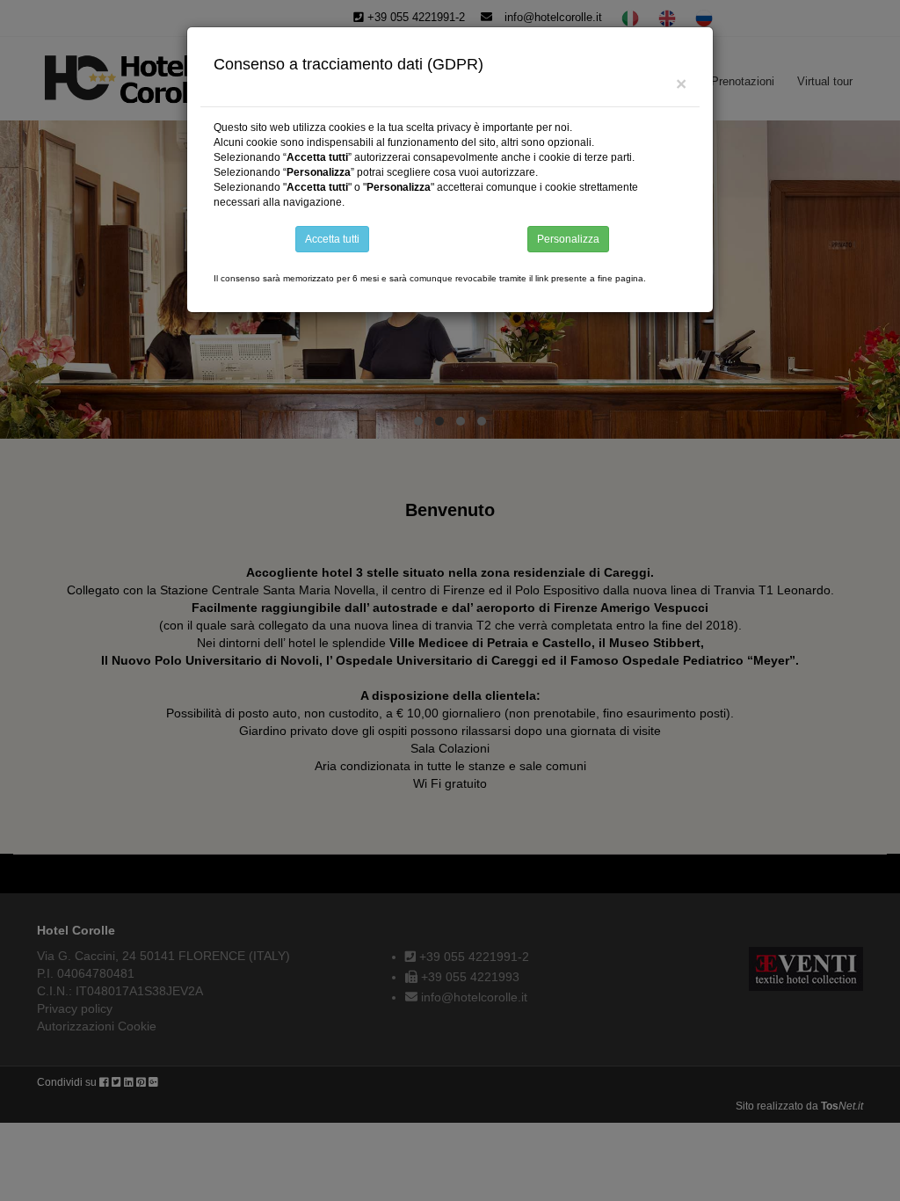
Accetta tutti (332, 239)
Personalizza (568, 239)
